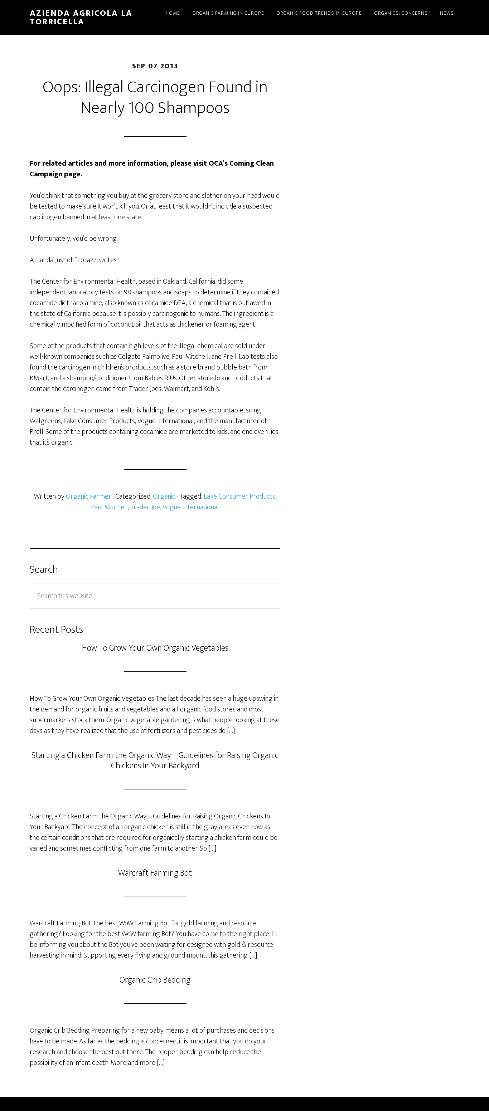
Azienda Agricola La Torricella (81, 17)
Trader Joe (145, 507)
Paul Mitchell (109, 507)
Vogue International (191, 507)
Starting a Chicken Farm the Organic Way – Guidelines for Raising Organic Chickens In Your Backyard (155, 760)
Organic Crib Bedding (155, 980)
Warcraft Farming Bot (155, 873)
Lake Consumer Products (239, 496)
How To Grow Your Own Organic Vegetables (155, 648)
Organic (164, 496)
